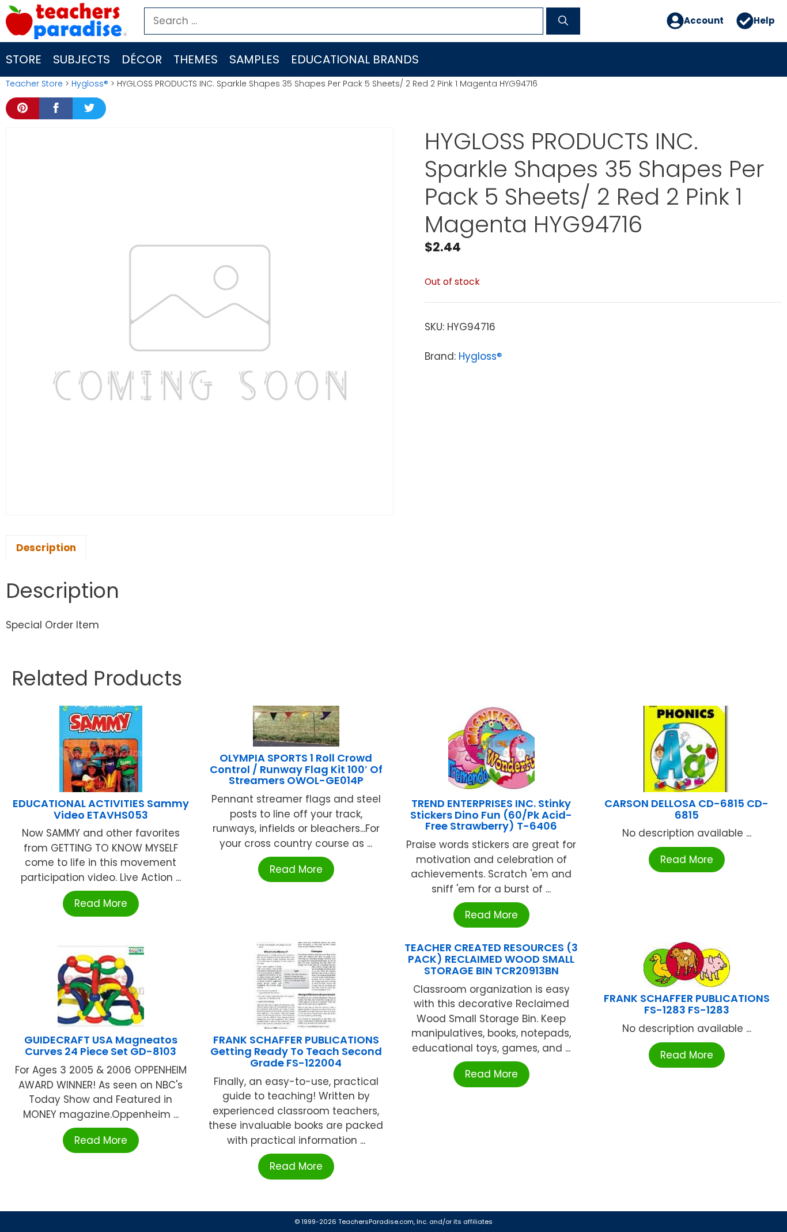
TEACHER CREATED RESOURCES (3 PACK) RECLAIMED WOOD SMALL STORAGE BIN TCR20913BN (491, 959)
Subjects (81, 59)
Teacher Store (34, 83)
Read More (100, 903)
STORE (23, 59)
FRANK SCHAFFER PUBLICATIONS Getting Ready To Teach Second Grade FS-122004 (296, 1051)
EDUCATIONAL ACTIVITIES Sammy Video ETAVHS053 (101, 809)
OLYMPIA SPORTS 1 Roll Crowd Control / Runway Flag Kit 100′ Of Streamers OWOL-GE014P (296, 769)
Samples (254, 59)
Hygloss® (89, 83)
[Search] (563, 21)
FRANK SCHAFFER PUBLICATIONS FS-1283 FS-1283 (687, 1004)
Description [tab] (46, 548)
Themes (195, 59)
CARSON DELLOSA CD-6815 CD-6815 (686, 809)
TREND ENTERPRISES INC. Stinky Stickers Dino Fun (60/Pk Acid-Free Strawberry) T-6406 (491, 815)
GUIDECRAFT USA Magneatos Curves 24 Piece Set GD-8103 (100, 1045)
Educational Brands (355, 59)
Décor (142, 59)
